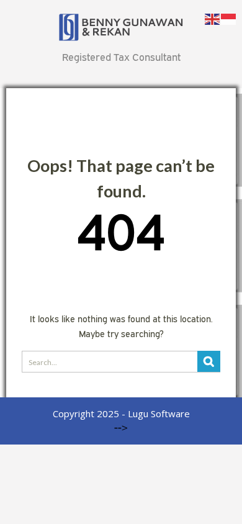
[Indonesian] (229, 18)
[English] (213, 18)
